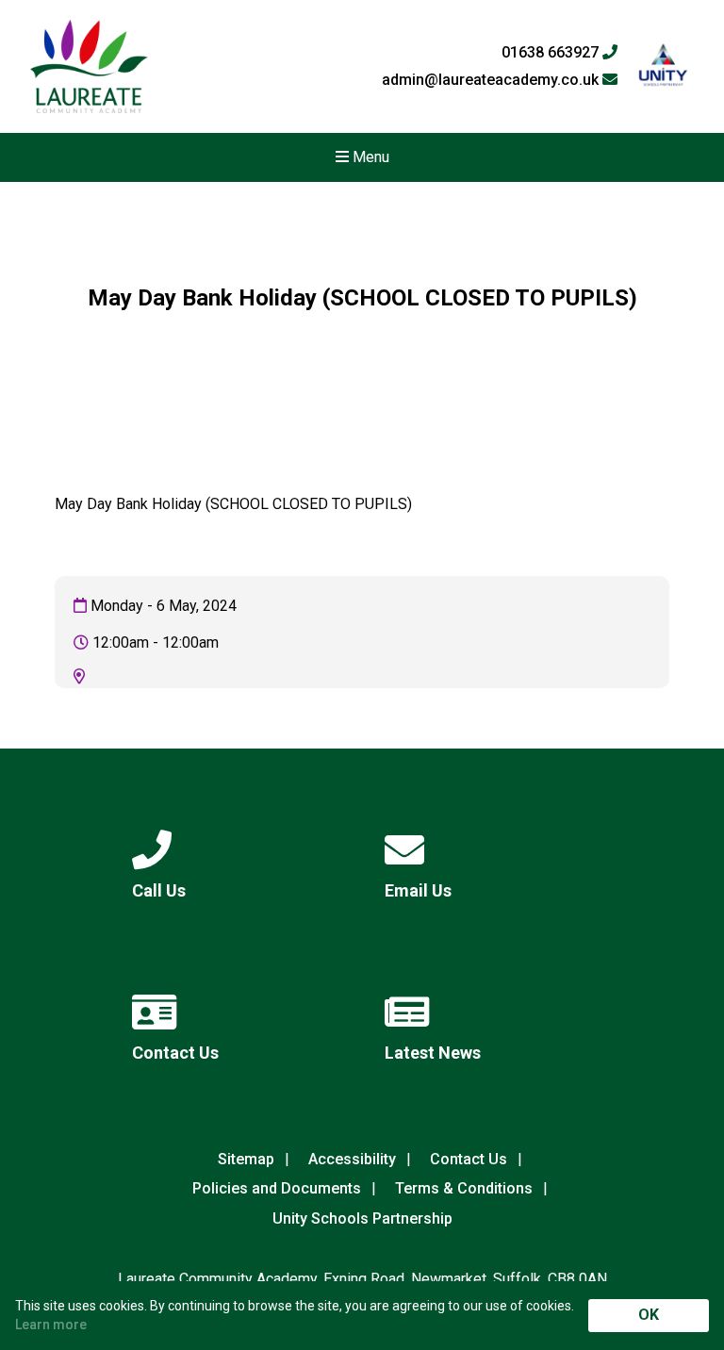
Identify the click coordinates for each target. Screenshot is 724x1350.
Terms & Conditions (464, 1188)
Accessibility (352, 1159)
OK (648, 1315)
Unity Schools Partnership (362, 1218)
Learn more (51, 1324)
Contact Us (468, 1159)
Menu (369, 157)
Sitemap (246, 1159)
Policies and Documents (276, 1188)
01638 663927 (552, 52)
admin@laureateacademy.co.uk (492, 80)
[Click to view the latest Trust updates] (663, 66)
